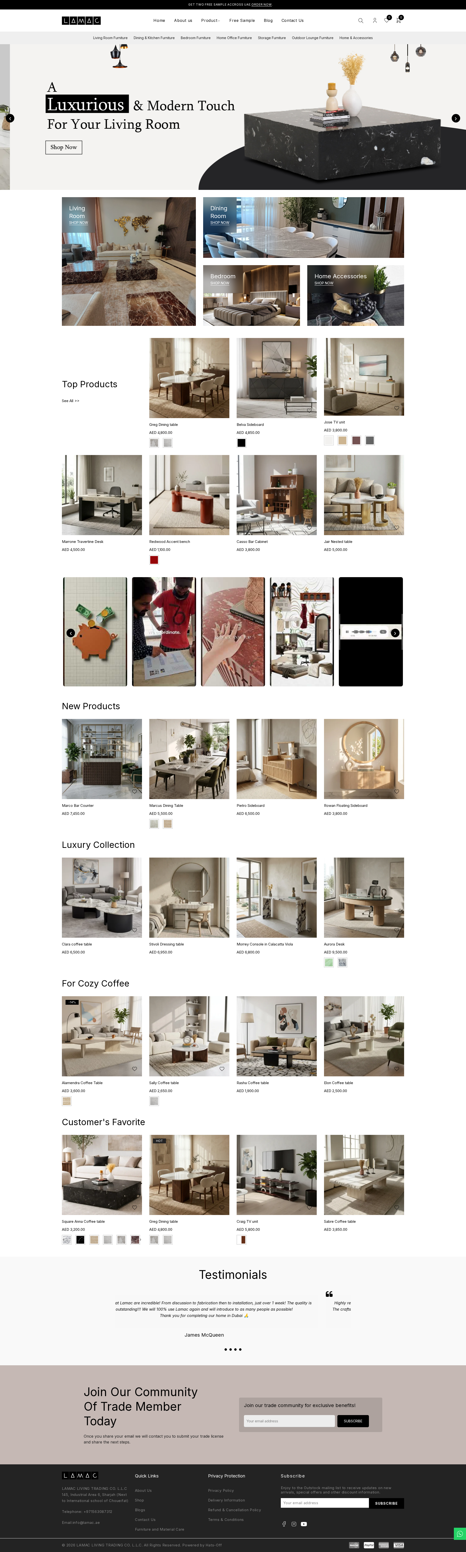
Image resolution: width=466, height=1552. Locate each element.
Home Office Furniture (234, 38)
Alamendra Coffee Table (82, 1082)
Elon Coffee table (338, 1082)
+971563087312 (97, 1511)
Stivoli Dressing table (166, 944)
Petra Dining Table (339, 805)
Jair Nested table (338, 541)
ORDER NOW (261, 4)
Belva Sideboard (250, 424)
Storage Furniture (272, 38)
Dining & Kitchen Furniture (154, 38)
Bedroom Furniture (196, 38)
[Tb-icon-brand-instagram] (294, 1524)
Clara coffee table (77, 944)
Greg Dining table (163, 424)
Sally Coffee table (164, 1082)
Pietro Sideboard (163, 805)
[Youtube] (304, 1524)
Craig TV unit (247, 1221)
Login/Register (375, 20)
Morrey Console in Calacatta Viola (265, 944)
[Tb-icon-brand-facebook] (284, 1524)
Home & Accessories (356, 38)
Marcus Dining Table (79, 805)
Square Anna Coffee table (83, 1221)
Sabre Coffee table (340, 1221)
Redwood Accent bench (169, 541)
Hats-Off (214, 1545)
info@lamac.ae (86, 1522)
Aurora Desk (334, 944)
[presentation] (10, 118)
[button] (226, 1349)
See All (67, 400)
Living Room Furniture (110, 38)
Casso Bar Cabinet (252, 541)
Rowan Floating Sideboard (258, 805)
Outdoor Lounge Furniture (312, 38)
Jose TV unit (334, 422)
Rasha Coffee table (253, 1082)
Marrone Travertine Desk (82, 541)
